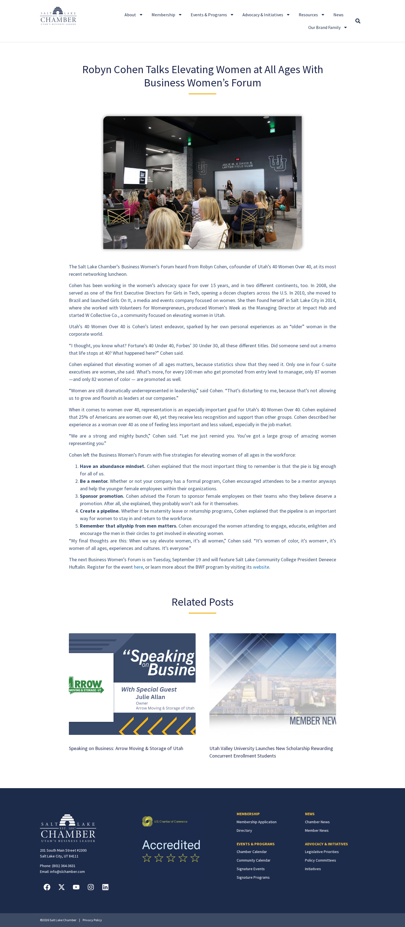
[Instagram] (91, 887)
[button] (357, 21)
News (338, 14)
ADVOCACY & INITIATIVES (326, 843)
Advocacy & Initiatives (262, 14)
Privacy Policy (92, 920)
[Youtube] (76, 887)
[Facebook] (47, 887)
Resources (308, 14)
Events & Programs (209, 14)
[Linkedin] (105, 887)
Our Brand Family (324, 27)
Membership (163, 14)
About (130, 14)
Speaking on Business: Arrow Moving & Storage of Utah (126, 748)
